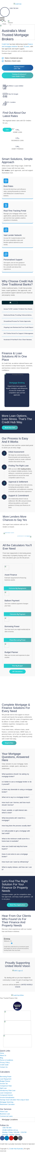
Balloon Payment (12, 600)
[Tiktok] (20, 1138)
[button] (7, 130)
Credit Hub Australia (16, 1149)
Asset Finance (11, 575)
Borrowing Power (12, 626)
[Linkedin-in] (6, 1138)
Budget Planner (11, 652)
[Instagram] (15, 1138)
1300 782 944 (14, 8)
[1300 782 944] (5, 12)
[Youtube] (11, 1138)
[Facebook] (2, 1138)
